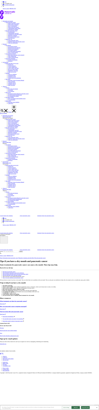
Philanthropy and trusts (13, 70)
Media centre (8, 101)
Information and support (8, 21)
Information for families (13, 29)
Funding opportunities (12, 59)
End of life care (11, 38)
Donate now (10, 64)
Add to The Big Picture (13, 57)
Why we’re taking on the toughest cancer (17, 98)
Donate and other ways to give (11, 63)
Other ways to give (12, 72)
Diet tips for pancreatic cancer (9, 271)
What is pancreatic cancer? (13, 23)
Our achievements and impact (14, 51)
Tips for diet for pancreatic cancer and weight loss (13, 272)
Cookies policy (6, 369)
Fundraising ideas (12, 75)
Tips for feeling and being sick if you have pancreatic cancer (15, 274)
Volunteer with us (12, 84)
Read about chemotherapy (8, 316)
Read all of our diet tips (6, 268)
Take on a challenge (12, 74)
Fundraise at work (12, 76)
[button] (7, 3)
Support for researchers (10, 58)
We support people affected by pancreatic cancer (18, 93)
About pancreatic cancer (10, 22)
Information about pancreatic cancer (10, 258)
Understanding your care (13, 33)
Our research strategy (12, 50)
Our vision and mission (13, 88)
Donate (10, 112)
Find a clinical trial (12, 56)
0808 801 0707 (12, 8)
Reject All (76, 407)
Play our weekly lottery (13, 69)
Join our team (5, 359)
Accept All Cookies (85, 407)
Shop (5, 1)
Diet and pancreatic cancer (13, 36)
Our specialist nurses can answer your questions (13, 318)
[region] (49, 407)
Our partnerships (11, 99)
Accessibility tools (6, 365)
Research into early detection (14, 47)
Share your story (11, 85)
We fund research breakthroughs (15, 95)
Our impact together (9, 97)
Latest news (10, 103)
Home (1, 258)
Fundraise (7, 73)
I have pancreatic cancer (13, 40)
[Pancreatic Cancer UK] (49, 14)
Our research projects (12, 46)
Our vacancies (11, 91)
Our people (10, 90)
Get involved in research (10, 53)
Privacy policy (6, 368)
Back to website (3, 113)
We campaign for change (13, 96)
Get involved (5, 62)
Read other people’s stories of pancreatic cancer (13, 321)
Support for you (8, 39)
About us (5, 86)
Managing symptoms (12, 35)
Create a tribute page (12, 67)
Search (1, 251)
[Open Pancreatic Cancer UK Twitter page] (3, 354)
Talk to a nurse (6, 8)
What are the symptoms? (13, 24)
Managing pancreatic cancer (11, 30)
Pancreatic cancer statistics (13, 102)
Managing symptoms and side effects (26, 258)
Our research (8, 45)
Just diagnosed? (11, 32)
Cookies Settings (66, 407)
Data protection (6, 370)
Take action (7, 79)
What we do (8, 92)
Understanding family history (14, 28)
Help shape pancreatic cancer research (16, 55)
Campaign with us (12, 82)
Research (5, 44)
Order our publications (13, 42)
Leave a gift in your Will (13, 68)
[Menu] (14, 109)
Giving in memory (12, 65)
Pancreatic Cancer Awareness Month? (16, 80)
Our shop (5, 364)
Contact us (5, 357)
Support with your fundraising (14, 78)
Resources (10, 61)
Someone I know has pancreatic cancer (16, 41)
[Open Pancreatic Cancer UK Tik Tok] (1, 354)
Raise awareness (11, 81)
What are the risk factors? (13, 27)
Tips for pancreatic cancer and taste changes (12, 275)
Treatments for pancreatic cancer (15, 34)
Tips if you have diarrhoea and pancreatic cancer (13, 277)
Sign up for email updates (8, 358)
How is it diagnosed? (12, 25)
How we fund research (13, 52)
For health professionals (9, 4)
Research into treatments (13, 49)
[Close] (96, 407)
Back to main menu (7, 116)
